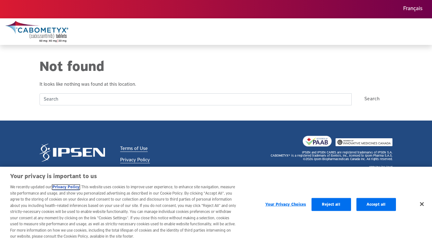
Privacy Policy (135, 160)
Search (372, 99)
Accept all (376, 204)
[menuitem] (413, 9)
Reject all (331, 204)
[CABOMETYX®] (36, 31)
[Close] (422, 204)
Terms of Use (134, 148)
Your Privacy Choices (285, 204)
